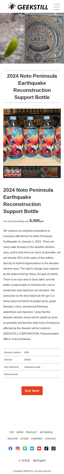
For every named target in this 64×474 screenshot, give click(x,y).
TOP (11, 432)
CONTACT (50, 438)
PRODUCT (32, 432)
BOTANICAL (46, 432)
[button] (12, 172)
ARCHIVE (13, 438)
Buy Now (32, 390)
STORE (24, 438)
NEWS (19, 432)
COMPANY (37, 438)
